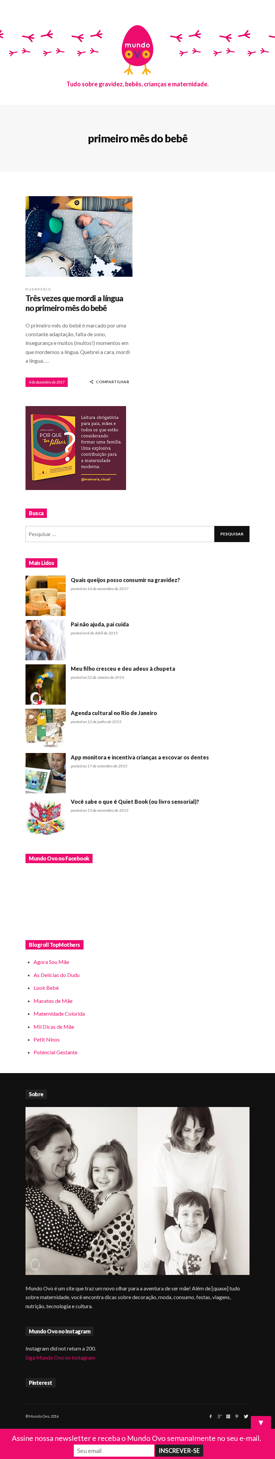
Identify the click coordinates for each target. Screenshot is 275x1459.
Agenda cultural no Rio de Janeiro (114, 713)
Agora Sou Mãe (51, 962)
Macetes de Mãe (53, 1001)
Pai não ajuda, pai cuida (100, 624)
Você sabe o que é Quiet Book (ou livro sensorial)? (135, 801)
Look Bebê (46, 987)
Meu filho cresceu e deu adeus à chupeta (123, 668)
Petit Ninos (47, 1039)
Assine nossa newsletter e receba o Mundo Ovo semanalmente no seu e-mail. (136, 1438)
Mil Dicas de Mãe (54, 1026)
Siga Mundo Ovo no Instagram (60, 1357)
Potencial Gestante (55, 1052)
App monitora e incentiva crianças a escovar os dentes (140, 757)
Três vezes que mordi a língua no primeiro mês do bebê (74, 303)
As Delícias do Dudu (56, 975)
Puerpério (38, 289)
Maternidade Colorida (59, 1013)
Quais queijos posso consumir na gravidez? (125, 580)
